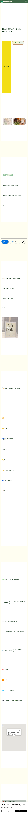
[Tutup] (26, 804)
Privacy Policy (8, 807)
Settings (7, 811)
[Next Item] (22, 121)
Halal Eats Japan (7, 1)
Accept (20, 811)
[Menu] (26, 2)
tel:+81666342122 (13, 621)
